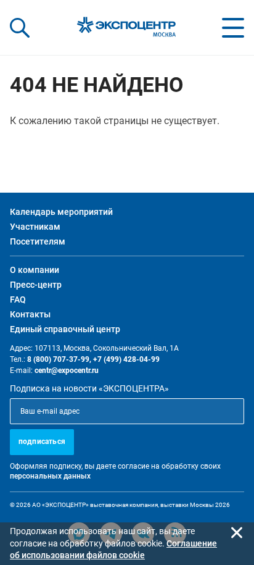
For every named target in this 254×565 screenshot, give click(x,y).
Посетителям (37, 241)
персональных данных (50, 476)
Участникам (35, 227)
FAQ (18, 299)
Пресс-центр (36, 285)
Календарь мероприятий (61, 212)
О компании (34, 270)
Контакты (30, 314)
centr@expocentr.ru (67, 370)
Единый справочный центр (65, 329)
